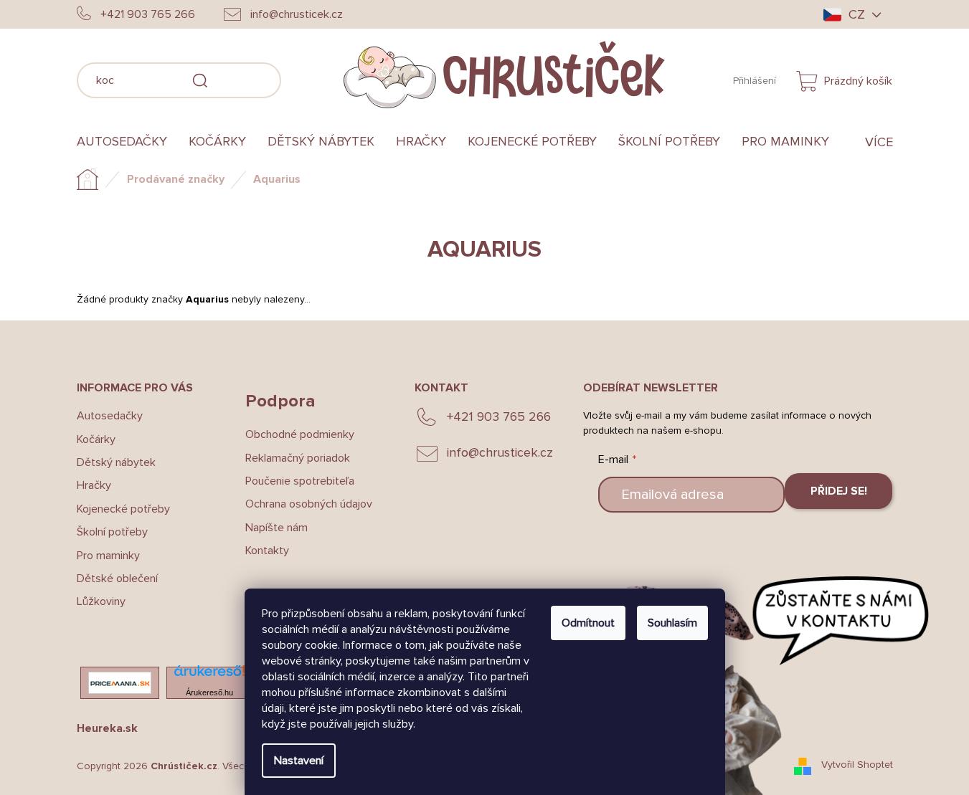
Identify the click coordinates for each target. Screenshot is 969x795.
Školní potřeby (112, 532)
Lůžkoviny (101, 601)
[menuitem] (127, 142)
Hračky (94, 485)
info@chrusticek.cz (500, 452)
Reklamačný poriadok (297, 458)
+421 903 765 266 (499, 416)
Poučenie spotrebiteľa (299, 481)
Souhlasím (672, 623)
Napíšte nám (276, 527)
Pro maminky (108, 555)
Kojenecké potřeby (123, 509)
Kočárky (96, 439)
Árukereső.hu (209, 692)
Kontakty (267, 550)
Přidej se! (838, 491)
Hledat (302, 78)
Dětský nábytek (116, 462)
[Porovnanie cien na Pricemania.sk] (119, 683)
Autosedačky (110, 416)
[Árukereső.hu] (209, 675)
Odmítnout (588, 623)
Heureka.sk (107, 728)
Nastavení (298, 760)
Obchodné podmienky (299, 434)
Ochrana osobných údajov (308, 504)
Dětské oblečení (117, 578)
